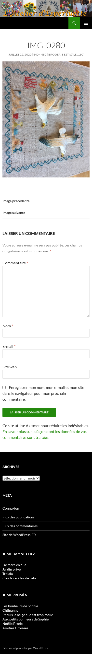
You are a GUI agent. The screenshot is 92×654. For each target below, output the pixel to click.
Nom (7, 325)
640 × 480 (39, 54)
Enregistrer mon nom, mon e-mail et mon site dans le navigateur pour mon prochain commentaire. (43, 393)
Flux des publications (18, 517)
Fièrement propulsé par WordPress (25, 648)
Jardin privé (11, 569)
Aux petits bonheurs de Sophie (25, 619)
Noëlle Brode (12, 623)
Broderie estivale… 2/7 (66, 54)
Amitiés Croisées (15, 628)
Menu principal (86, 23)
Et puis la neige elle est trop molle (27, 615)
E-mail (8, 346)
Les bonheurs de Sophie (20, 606)
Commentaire (15, 262)
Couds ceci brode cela (19, 578)
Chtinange (10, 610)
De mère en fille (14, 565)
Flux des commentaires (20, 526)
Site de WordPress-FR (19, 535)
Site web (9, 366)
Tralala (7, 574)
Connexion (10, 508)
